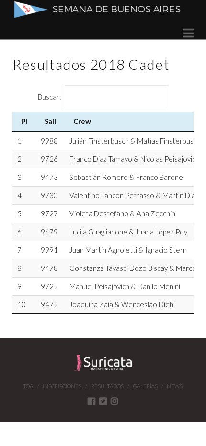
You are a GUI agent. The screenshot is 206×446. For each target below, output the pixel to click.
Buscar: (49, 96)
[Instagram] (114, 401)
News (175, 386)
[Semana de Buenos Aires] (103, 9)
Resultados (107, 386)
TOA (28, 386)
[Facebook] (91, 401)
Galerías (145, 386)
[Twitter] (103, 401)
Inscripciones (62, 386)
